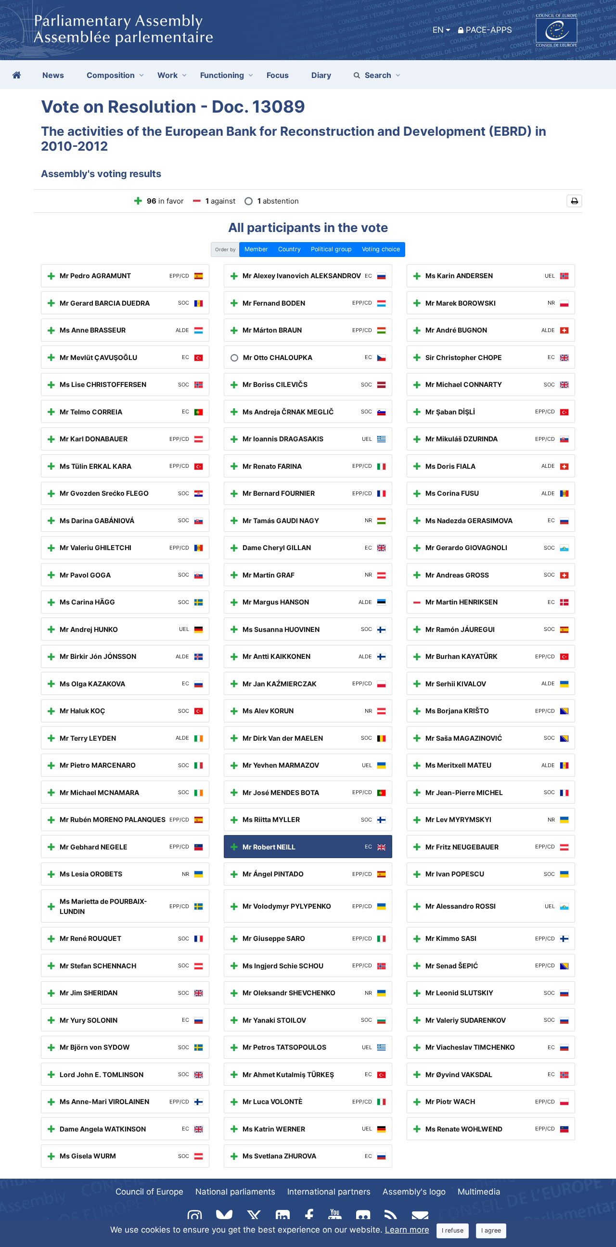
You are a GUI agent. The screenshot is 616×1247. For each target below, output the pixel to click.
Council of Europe (149, 1191)
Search (378, 75)
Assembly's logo (414, 1191)
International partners (329, 1191)
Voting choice (381, 249)
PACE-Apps (489, 30)
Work (167, 75)
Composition (111, 75)
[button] (574, 200)
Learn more (407, 1229)
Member (256, 249)
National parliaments (235, 1191)
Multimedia (479, 1191)
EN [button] (438, 30)
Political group (331, 249)
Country (289, 249)
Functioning (222, 75)
